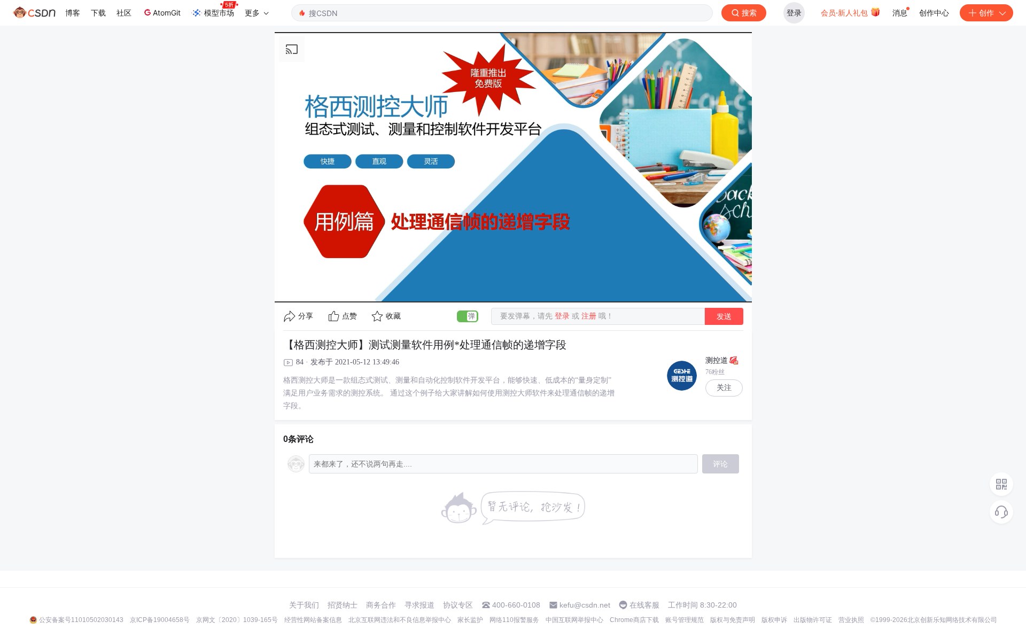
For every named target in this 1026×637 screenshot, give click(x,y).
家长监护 (470, 620)
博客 (72, 12)
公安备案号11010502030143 (81, 620)
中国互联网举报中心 (574, 620)
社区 (123, 12)
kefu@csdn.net (584, 605)
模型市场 (219, 12)
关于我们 (304, 605)
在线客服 (644, 605)
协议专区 (458, 605)
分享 (305, 316)
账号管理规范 (684, 620)
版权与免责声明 (732, 620)
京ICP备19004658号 (160, 620)
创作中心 (934, 12)
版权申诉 (774, 620)
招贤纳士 (342, 605)
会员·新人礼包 (845, 12)
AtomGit (167, 12)
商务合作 (381, 605)
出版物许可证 (813, 620)
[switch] (467, 316)
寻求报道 (419, 605)
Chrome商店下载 (634, 620)
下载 (98, 12)
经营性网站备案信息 (313, 620)
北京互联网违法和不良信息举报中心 (399, 620)
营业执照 (851, 620)
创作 (986, 12)
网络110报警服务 (514, 620)
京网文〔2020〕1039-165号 (237, 620)
